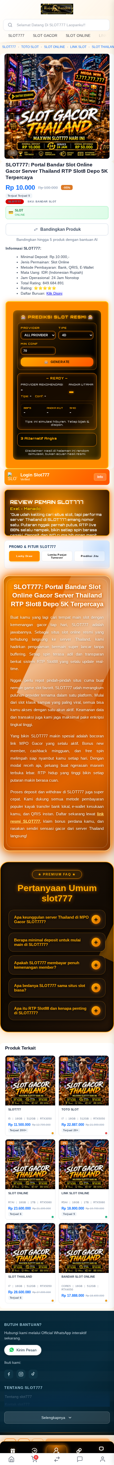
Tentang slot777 (18, 1397)
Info (100, 477)
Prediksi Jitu (89, 556)
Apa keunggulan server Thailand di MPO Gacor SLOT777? (51, 919)
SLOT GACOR (45, 35)
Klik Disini (54, 294)
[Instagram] (20, 1374)
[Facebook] (8, 1374)
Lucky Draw (24, 556)
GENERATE (57, 362)
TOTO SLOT (30, 46)
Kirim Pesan (26, 1351)
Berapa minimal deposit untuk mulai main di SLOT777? (47, 942)
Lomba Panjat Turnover (57, 557)
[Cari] (10, 24)
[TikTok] (33, 1374)
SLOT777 (16, 35)
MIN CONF (29, 344)
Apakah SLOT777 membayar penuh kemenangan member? (46, 965)
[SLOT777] (57, 9)
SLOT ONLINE (78, 35)
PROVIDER (30, 328)
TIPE (62, 328)
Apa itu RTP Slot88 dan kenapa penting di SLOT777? (50, 1011)
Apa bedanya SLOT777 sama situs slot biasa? (49, 988)
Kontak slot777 (17, 1405)
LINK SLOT (78, 46)
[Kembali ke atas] (104, 1439)
